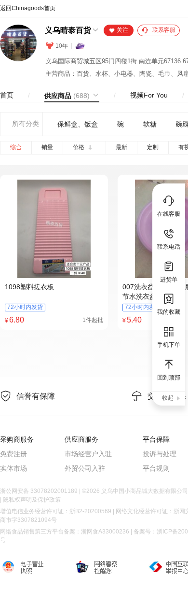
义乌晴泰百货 (68, 30)
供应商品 (67, 95)
